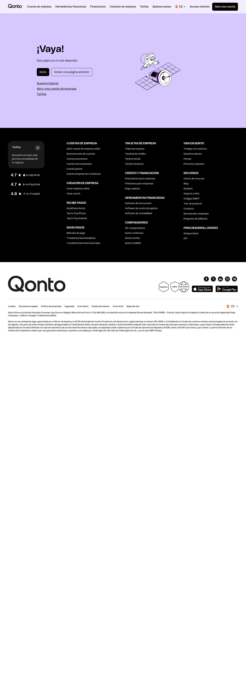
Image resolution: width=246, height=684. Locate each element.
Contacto (189, 208)
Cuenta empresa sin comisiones (84, 174)
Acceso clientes (200, 6)
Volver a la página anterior (71, 72)
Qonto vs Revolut (134, 233)
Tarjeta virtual (132, 158)
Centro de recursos (194, 178)
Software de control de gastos (141, 208)
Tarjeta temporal (134, 163)
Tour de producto (193, 203)
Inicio (43, 72)
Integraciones (191, 233)
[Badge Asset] (206, 278)
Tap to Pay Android (77, 218)
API (185, 238)
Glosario (188, 188)
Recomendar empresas (196, 213)
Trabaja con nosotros (195, 148)
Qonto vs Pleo (132, 238)
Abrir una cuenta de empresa (56, 88)
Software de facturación (138, 203)
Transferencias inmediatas (81, 238)
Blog (186, 183)
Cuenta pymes (74, 168)
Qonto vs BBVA (133, 243)
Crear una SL (74, 193)
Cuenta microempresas (79, 163)
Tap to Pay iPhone (76, 213)
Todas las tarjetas (134, 148)
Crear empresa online (78, 188)
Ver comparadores (135, 228)
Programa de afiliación (196, 218)
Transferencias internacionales (83, 243)
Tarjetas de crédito (135, 153)
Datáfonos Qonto (76, 208)
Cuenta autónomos (77, 158)
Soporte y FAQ (191, 193)
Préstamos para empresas (139, 183)
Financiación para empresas (140, 178)
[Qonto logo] (15, 6)
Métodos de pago (76, 233)
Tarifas (41, 94)
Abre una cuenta (225, 6)
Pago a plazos (132, 188)
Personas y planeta (194, 163)
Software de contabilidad (138, 213)
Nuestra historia (47, 83)
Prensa (187, 158)
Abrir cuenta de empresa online (83, 148)
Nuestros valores (193, 153)
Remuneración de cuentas (81, 153)
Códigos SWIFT (192, 198)
